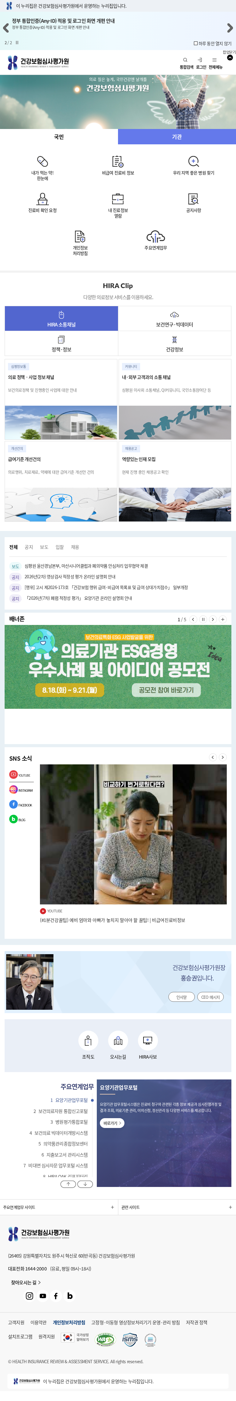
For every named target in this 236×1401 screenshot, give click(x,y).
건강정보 (174, 349)
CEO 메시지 (210, 997)
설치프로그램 (20, 1336)
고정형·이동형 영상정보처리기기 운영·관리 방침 (135, 1322)
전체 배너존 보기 (226, 619)
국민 (59, 136)
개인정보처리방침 (80, 250)
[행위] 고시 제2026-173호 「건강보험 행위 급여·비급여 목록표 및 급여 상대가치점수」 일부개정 (100, 587)
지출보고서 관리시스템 (64, 1154)
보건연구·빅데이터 (174, 324)
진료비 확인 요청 (42, 210)
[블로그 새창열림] (69, 1296)
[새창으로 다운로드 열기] (130, 1341)
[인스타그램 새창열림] (29, 1296)
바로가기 (110, 1123)
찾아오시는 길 (23, 1282)
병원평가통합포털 (69, 1121)
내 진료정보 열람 (118, 213)
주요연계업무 (155, 247)
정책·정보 (61, 349)
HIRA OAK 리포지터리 (65, 1176)
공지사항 (193, 210)
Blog (21, 820)
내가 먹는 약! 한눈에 (42, 175)
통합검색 (187, 67)
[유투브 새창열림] (43, 1296)
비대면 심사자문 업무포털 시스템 (55, 1165)
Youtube (24, 775)
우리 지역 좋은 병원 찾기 (193, 173)
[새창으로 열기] (118, 667)
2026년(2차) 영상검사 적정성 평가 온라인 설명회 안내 (64, 576)
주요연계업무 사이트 (19, 1207)
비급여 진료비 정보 (118, 173)
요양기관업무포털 (69, 1100)
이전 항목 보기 (68, 1184)
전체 (13, 547)
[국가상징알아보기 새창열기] (75, 1341)
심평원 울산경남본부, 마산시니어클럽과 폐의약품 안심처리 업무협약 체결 (80, 566)
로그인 (201, 67)
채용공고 (75, 547)
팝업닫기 (229, 52)
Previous (6, 28)
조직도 (88, 1056)
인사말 (181, 997)
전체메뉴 (215, 67)
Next (230, 28)
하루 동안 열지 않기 (215, 43)
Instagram (25, 790)
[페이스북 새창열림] (56, 1296)
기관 (177, 136)
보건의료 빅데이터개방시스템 (59, 1133)
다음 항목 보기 (85, 1184)
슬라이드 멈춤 (17, 42)
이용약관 (38, 1322)
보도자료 (44, 547)
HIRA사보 (148, 1056)
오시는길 (118, 1056)
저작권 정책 (196, 1322)
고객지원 (16, 1322)
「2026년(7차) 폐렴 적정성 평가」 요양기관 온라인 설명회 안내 (72, 598)
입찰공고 (60, 547)
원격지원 (46, 1336)
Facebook (25, 805)
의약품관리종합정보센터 (63, 1143)
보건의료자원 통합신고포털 (60, 1111)
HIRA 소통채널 (61, 324)
